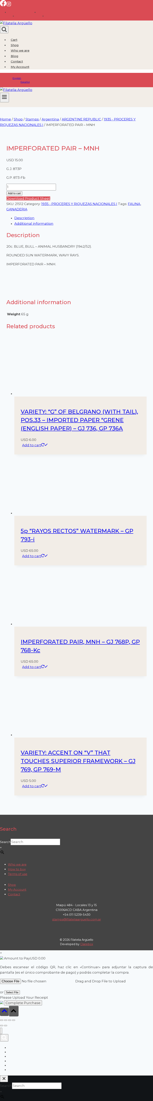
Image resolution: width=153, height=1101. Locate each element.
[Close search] (4, 1079)
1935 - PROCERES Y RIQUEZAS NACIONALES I (79, 204)
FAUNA (134, 204)
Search (5, 842)
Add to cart (14, 193)
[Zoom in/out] (1, 1020)
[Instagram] (8, 5)
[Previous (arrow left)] (1, 1025)
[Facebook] (3, 5)
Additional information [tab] (33, 224)
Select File (12, 992)
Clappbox (86, 944)
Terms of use (17, 874)
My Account (17, 889)
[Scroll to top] (4, 1012)
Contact (17, 61)
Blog (14, 56)
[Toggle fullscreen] (5, 1020)
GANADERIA (16, 209)
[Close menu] (1, 1031)
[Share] (9, 1020)
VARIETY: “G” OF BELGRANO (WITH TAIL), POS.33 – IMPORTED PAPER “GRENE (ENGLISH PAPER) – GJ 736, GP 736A (79, 420)
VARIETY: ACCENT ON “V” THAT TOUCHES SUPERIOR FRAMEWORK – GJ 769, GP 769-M (78, 761)
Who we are (20, 50)
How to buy (17, 869)
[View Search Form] (4, 29)
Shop (15, 45)
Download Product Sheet (28, 198)
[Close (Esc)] (13, 1020)
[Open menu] (4, 97)
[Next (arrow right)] (5, 1025)
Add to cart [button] (31, 445)
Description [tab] (24, 218)
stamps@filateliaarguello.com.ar (76, 919)
